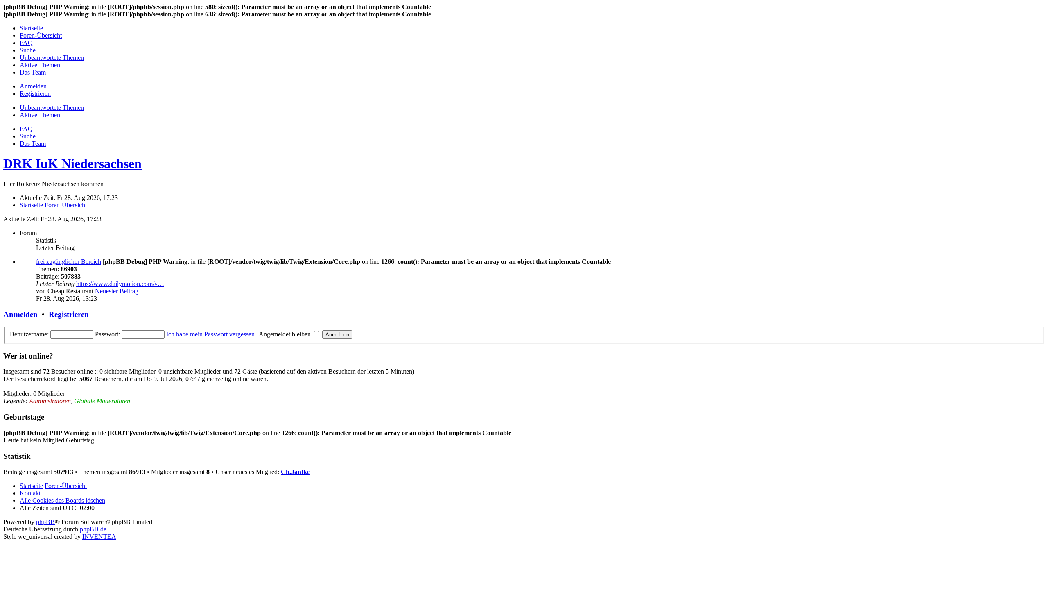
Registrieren (69, 314)
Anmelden (20, 314)
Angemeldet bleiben (285, 334)
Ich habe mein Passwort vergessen (210, 334)
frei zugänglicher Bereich (68, 261)
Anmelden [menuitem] (33, 86)
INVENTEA (99, 536)
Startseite (31, 485)
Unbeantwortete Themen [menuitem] (52, 57)
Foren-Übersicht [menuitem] (41, 35)
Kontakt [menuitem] (30, 493)
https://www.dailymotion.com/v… (120, 283)
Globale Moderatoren (102, 400)
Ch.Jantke (295, 471)
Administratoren (50, 400)
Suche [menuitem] (28, 50)
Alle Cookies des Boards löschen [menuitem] (62, 500)
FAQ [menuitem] (26, 42)
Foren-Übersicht (66, 485)
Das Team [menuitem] (33, 72)
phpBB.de (93, 529)
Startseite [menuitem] (31, 28)
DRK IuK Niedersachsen (72, 163)
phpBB (45, 521)
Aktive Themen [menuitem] (40, 64)
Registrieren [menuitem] (35, 93)
